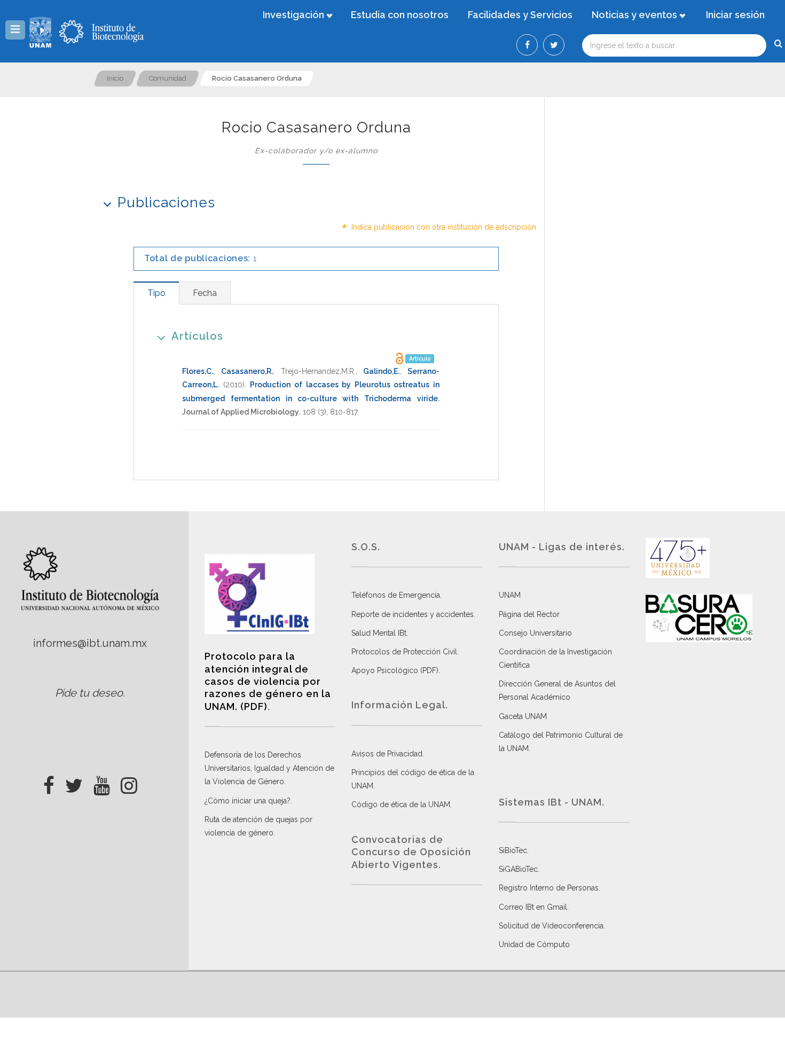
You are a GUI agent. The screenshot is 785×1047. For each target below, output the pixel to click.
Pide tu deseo (89, 692)
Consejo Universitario (535, 633)
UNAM (510, 595)
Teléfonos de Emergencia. (396, 595)
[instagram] (129, 782)
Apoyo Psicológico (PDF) (394, 670)
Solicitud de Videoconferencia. (552, 925)
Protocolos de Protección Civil (404, 651)
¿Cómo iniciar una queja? (248, 800)
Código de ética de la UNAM (400, 804)
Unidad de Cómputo (534, 944)
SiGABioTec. (519, 869)
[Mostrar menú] (15, 30)
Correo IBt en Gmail (533, 907)
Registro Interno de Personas (549, 888)
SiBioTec (513, 850)
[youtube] (101, 782)
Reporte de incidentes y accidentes (412, 614)
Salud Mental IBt (378, 633)
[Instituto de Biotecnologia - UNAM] (101, 32)
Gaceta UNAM (523, 716)
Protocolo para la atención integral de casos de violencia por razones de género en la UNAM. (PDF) (268, 681)
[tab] (156, 293)
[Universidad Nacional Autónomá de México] (41, 32)
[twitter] (74, 782)
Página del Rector (529, 614)
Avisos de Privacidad (386, 753)
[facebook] (48, 782)
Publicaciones (166, 202)
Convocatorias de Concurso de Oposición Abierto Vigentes (411, 852)
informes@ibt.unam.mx (90, 643)
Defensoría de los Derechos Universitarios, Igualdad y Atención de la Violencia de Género (269, 768)
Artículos (197, 336)
